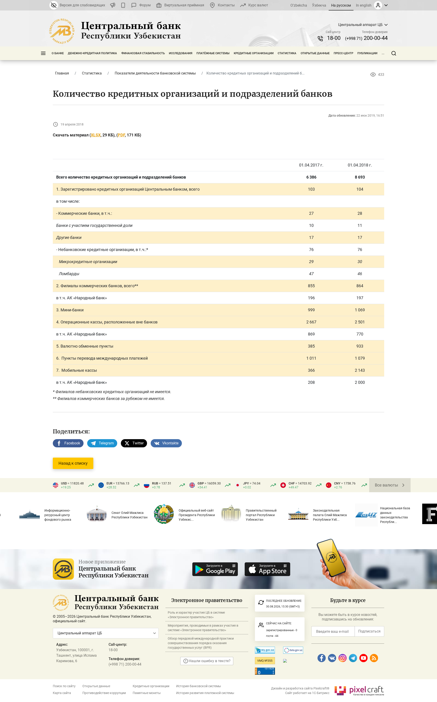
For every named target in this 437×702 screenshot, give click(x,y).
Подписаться (369, 631)
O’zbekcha (298, 5)
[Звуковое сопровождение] (112, 5)
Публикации (367, 53)
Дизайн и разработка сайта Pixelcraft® (300, 688)
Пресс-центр (343, 53)
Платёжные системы (212, 53)
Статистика (287, 53)
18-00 (333, 38)
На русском (341, 5)
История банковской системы (198, 686)
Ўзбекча (319, 5)
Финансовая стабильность (143, 53)
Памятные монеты (147, 693)
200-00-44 (366, 38)
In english (363, 5)
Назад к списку (73, 463)
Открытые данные (315, 53)
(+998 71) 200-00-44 (125, 664)
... (383, 53)
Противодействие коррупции (104, 693)
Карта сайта (62, 693)
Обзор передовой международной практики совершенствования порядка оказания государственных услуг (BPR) (201, 643)
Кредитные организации (254, 53)
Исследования (180, 53)
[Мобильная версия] (123, 5)
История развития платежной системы (205, 693)
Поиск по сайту (64, 686)
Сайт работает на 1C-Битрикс (307, 693)
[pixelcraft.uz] (359, 690)
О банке (58, 53)
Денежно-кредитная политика (92, 53)
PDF (121, 135)
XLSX (96, 135)
